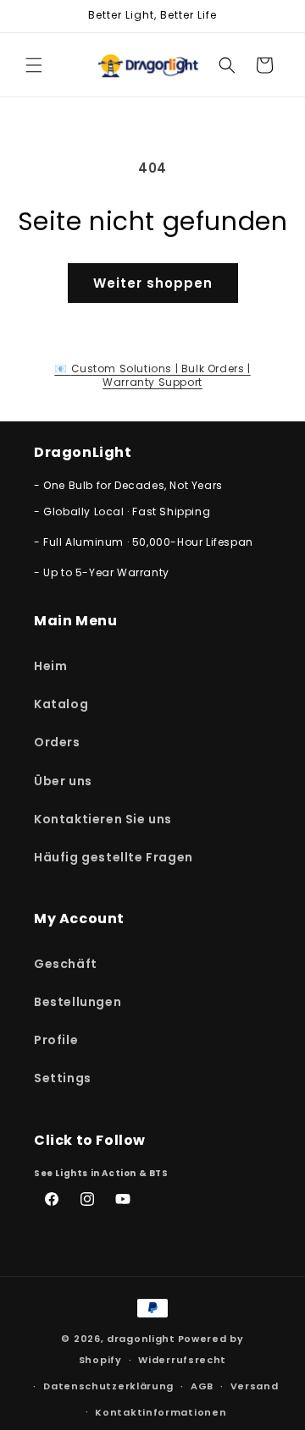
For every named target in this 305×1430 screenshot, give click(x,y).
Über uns (63, 781)
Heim (50, 665)
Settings (63, 1078)
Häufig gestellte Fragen (113, 857)
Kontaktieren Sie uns (103, 819)
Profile (56, 1039)
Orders (57, 742)
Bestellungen (77, 1001)
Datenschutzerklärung (108, 1386)
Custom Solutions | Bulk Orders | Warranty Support (152, 375)
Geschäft (65, 963)
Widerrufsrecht (182, 1360)
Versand (254, 1386)
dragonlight (141, 1338)
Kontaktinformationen (160, 1412)
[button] (34, 65)
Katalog (61, 704)
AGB (202, 1386)
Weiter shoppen (153, 283)
